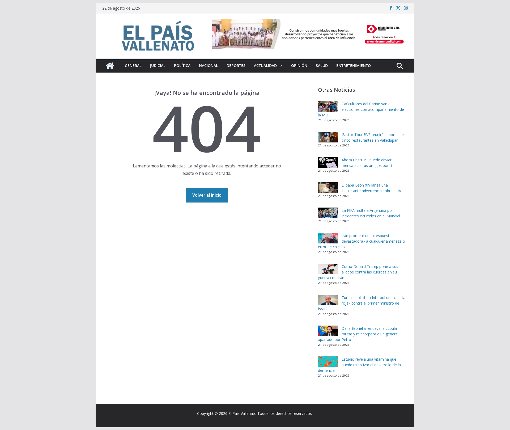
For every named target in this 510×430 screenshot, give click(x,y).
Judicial (157, 65)
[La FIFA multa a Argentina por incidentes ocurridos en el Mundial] (328, 213)
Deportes (236, 65)
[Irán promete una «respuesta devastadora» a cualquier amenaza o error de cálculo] (328, 238)
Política (182, 65)
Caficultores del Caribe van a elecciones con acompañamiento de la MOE (361, 109)
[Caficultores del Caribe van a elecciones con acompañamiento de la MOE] (328, 106)
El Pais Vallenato (242, 413)
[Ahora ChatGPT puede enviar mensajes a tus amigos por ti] (328, 162)
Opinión (299, 65)
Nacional (208, 65)
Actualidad (265, 65)
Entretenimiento (353, 65)
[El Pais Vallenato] (110, 65)
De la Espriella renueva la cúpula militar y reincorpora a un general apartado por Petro (358, 334)
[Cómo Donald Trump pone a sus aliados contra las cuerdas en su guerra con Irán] (328, 269)
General (133, 65)
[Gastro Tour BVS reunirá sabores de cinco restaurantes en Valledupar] (328, 137)
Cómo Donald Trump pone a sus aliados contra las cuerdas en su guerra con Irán (358, 272)
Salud (322, 65)
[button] (280, 65)
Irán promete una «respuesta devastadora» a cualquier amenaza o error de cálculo (361, 241)
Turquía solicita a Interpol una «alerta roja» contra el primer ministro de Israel (361, 303)
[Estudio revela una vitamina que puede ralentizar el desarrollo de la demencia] (328, 361)
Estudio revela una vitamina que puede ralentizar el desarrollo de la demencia (359, 365)
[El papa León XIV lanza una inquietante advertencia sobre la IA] (328, 187)
